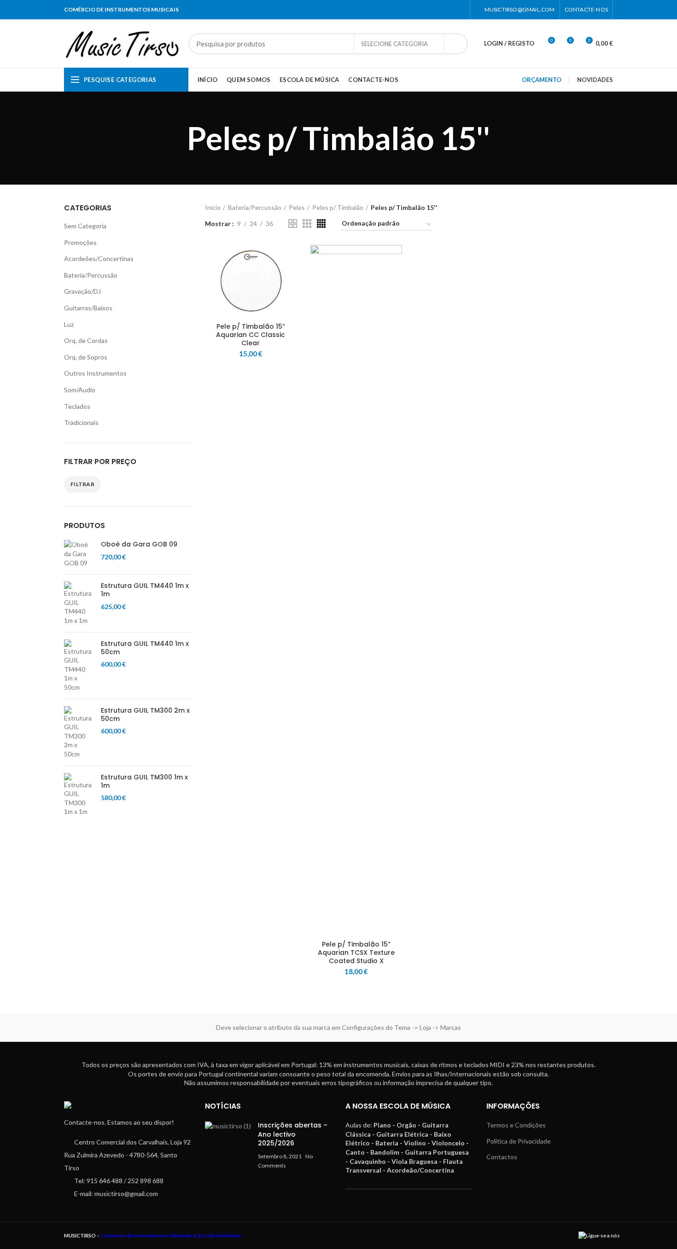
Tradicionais (81, 422)
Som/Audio (79, 390)
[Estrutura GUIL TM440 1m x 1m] (79, 603)
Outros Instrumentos (95, 373)
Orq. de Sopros (85, 357)
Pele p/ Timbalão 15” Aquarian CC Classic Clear (250, 335)
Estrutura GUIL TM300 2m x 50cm (145, 714)
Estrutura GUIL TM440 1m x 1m (145, 589)
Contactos (501, 1157)
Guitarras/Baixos (88, 308)
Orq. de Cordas (86, 340)
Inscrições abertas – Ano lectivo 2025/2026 (292, 1134)
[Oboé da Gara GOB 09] (79, 553)
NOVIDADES (595, 79)
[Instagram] (459, 10)
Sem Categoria (85, 226)
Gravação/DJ (82, 291)
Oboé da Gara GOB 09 (139, 544)
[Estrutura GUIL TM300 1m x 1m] (79, 794)
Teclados (77, 406)
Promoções (80, 242)
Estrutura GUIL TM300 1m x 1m (144, 781)
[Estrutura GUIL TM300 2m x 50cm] (79, 732)
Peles (297, 207)
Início (213, 207)
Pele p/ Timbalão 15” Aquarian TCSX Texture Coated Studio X (356, 952)
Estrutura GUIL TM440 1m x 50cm (145, 647)
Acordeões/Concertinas (99, 258)
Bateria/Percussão (90, 275)
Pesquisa (455, 43)
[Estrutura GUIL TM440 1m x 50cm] (79, 665)
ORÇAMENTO (541, 79)
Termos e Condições (516, 1125)
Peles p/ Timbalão (337, 207)
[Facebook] (448, 10)
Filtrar (82, 484)
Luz (69, 324)
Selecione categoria (394, 43)
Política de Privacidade (518, 1141)
